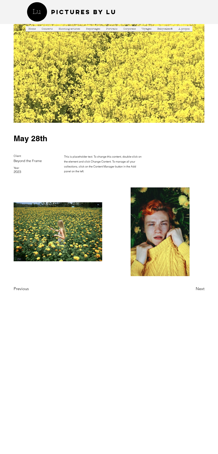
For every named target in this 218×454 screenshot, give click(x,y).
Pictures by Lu (83, 12)
